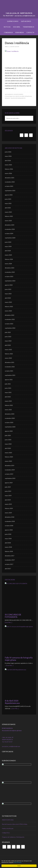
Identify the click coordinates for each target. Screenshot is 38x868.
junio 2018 (8, 534)
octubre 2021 (9, 371)
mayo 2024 (8, 246)
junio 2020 (8, 439)
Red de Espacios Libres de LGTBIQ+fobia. (14, 824)
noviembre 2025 (10, 182)
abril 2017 (8, 568)
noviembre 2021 (10, 367)
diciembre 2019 (9, 465)
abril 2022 (8, 345)
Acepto (19, 865)
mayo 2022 (8, 341)
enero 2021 (8, 409)
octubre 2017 (9, 564)
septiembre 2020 (10, 427)
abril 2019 (8, 500)
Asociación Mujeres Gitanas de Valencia (19, 7)
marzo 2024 (8, 255)
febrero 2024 (9, 259)
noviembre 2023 (10, 272)
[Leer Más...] (8, 622)
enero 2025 (8, 220)
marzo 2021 (8, 401)
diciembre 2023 (9, 268)
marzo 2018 (8, 547)
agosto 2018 (9, 530)
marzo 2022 (8, 349)
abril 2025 (8, 208)
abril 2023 (8, 298)
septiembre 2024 (10, 238)
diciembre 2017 (9, 556)
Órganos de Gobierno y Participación (13, 837)
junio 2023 (8, 289)
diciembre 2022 (9, 315)
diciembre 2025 (9, 178)
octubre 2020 (9, 422)
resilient (7, 98)
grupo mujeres (20, 96)
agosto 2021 (9, 379)
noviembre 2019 (10, 470)
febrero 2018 (9, 551)
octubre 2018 (9, 525)
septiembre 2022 (10, 328)
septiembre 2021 (10, 375)
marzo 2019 (8, 504)
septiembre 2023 (10, 281)
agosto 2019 (9, 482)
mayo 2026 (8, 156)
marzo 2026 (8, 165)
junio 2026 (8, 152)
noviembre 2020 (10, 418)
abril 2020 (8, 448)
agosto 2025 (9, 195)
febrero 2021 (9, 405)
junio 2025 (8, 199)
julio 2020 (8, 435)
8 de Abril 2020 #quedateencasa (12, 702)
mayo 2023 (8, 293)
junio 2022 (8, 336)
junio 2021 (8, 388)
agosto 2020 (9, 431)
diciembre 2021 (9, 362)
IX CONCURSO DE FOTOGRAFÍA (13, 615)
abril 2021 (8, 397)
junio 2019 (8, 491)
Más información (18, 862)
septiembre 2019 (10, 478)
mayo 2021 (8, 392)
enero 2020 (8, 461)
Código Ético (6, 833)
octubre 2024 (9, 233)
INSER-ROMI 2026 (7, 820)
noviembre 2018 (10, 521)
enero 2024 (8, 263)
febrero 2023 (9, 306)
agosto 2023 (9, 285)
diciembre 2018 (9, 517)
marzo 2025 (8, 212)
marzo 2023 (8, 302)
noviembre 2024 (10, 229)
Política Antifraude (7, 828)
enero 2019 (8, 513)
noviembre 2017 (10, 560)
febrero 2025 (9, 216)
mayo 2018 (8, 538)
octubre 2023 (9, 276)
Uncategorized (18, 94)
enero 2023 (8, 311)
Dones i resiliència (17, 43)
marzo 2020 (8, 452)
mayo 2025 (8, 203)
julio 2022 (8, 332)
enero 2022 (8, 358)
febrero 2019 (9, 508)
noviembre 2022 (10, 319)
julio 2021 (8, 384)
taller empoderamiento (18, 98)
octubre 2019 (9, 474)
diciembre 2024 (9, 225)
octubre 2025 (9, 186)
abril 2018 (8, 543)
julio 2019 (8, 487)
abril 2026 (8, 160)
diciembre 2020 (9, 414)
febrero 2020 (9, 457)
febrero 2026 (9, 169)
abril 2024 (8, 250)
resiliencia (28, 96)
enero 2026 (8, 173)
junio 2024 (8, 242)
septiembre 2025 (10, 190)
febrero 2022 (9, 354)
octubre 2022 (9, 324)
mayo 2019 (8, 495)
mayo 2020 (8, 444)
